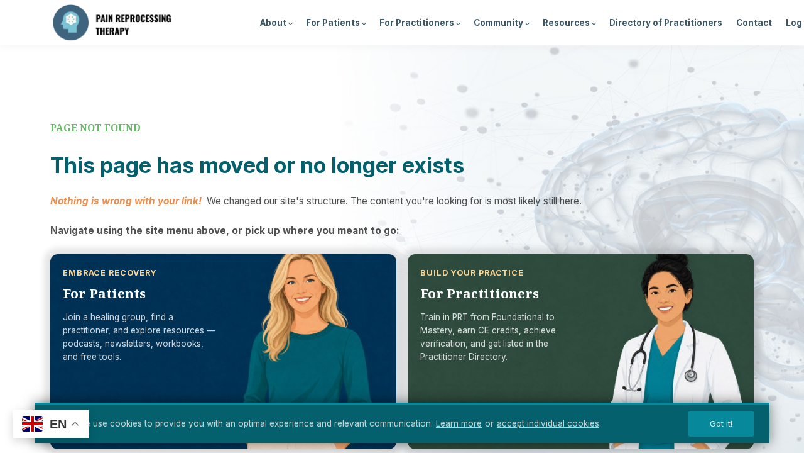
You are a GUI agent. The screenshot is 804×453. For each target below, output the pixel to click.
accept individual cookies (548, 423)
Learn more (459, 423)
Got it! (721, 423)
